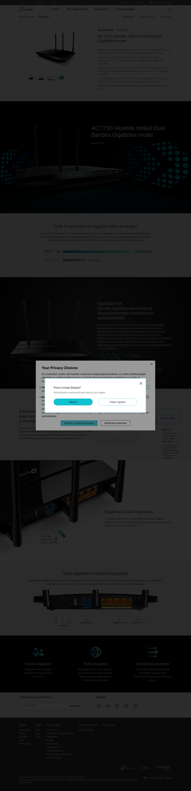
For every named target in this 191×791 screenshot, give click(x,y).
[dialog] (95, 395)
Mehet (73, 402)
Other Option (117, 402)
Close (140, 383)
